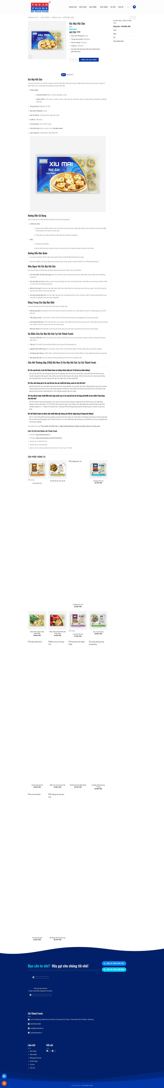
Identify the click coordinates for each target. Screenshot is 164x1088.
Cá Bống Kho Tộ (78, 604)
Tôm (114, 30)
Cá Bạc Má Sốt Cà (37, 785)
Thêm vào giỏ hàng (89, 60)
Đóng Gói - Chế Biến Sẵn (63, 18)
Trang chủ (73, 7)
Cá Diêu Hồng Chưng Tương (98, 786)
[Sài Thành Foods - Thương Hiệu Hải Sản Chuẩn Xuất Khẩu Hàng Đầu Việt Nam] (40, 7)
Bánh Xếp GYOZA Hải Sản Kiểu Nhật (57, 632)
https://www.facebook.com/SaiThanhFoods (49, 438)
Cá (114, 37)
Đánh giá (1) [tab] (70, 75)
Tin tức (113, 7)
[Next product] (130, 17)
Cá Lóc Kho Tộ (37, 483)
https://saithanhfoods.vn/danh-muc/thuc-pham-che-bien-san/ (80, 426)
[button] (134, 6)
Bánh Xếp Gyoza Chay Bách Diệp (37, 632)
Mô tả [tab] (63, 75)
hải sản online (58, 128)
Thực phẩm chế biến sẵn (49, 426)
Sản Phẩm (45, 18)
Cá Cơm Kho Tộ (78, 634)
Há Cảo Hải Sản (37, 938)
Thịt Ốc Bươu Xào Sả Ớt (57, 481)
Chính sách (34, 1061)
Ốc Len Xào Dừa (98, 632)
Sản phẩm (92, 7)
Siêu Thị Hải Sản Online (36, 431)
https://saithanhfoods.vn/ (43, 434)
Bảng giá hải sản (35, 1058)
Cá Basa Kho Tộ (98, 481)
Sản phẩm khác (118, 41)
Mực (114, 34)
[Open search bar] (128, 7)
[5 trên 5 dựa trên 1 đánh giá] (88, 29)
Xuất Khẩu (104, 7)
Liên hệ (120, 7)
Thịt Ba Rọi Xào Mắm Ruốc (78, 785)
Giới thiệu (83, 7)
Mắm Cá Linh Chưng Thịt (57, 785)
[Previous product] (134, 17)
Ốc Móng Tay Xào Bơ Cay (57, 938)
